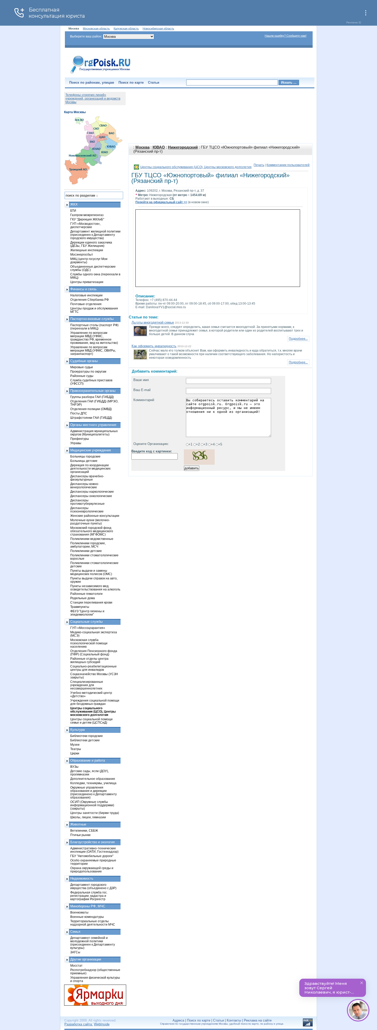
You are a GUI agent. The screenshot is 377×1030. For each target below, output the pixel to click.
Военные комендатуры (87, 916)
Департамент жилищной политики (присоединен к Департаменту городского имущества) (95, 235)
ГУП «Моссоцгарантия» (87, 627)
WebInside (102, 1024)
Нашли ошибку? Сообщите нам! (285, 35)
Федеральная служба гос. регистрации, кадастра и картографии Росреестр (88, 896)
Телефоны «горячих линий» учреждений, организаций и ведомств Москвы (92, 98)
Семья (75, 932)
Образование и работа (87, 760)
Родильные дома (82, 598)
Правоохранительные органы (92, 391)
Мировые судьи (81, 367)
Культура (77, 730)
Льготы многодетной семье (153, 322)
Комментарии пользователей (288, 165)
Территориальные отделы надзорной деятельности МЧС (92, 922)
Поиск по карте (131, 82)
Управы (75, 443)
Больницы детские (83, 460)
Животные (78, 824)
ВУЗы (74, 766)
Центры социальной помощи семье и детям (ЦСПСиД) (91, 720)
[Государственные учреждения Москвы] (100, 73)
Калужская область (126, 28)
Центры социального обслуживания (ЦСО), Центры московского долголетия (196, 167)
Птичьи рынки (80, 835)
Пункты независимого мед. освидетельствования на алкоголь (95, 587)
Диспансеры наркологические (92, 491)
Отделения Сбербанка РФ (89, 299)
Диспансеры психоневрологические (87, 509)
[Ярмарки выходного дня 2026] (92, 995)
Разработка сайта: (78, 1024)
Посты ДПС (78, 413)
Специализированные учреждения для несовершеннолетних (86, 685)
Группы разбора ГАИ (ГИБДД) (92, 397)
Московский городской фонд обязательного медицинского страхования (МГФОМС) (91, 531)
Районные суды (81, 375)
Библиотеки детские (85, 740)
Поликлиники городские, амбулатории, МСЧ (88, 544)
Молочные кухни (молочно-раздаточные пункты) (90, 521)
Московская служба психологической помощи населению (88, 643)
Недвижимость (81, 878)
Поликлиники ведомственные (91, 538)
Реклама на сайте (258, 1020)
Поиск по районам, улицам (91, 82)
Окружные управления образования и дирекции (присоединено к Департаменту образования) (93, 792)
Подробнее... (298, 339)
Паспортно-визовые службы (92, 319)
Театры (75, 749)
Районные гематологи (86, 593)
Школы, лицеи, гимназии (88, 817)
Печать (259, 165)
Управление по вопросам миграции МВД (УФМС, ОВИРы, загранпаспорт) (93, 350)
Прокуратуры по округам (88, 371)
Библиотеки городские (86, 735)
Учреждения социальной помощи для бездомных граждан (94, 702)
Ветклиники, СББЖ (84, 830)
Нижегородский (183, 147)
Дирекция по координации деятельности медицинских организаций (90, 468)
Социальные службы (86, 622)
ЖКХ (74, 204)
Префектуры (79, 438)
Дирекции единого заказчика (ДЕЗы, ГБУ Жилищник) (91, 244)
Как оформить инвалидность (154, 346)
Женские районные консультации (94, 515)
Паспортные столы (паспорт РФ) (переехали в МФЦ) (94, 326)
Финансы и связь (83, 289)
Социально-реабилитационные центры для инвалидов (93, 668)
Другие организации (85, 959)
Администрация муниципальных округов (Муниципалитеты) (94, 432)
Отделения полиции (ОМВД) (91, 409)
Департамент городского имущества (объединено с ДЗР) (93, 886)
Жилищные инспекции (86, 250)
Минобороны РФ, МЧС (87, 906)
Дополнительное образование (92, 778)
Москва (142, 147)
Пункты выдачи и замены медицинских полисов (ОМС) (91, 572)
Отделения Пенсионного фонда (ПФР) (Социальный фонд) (93, 652)
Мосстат (76, 965)
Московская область (96, 28)
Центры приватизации (86, 282)
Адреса (178, 1020)
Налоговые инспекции (86, 295)
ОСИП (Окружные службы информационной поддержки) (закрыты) (92, 805)
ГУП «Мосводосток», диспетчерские (85, 225)
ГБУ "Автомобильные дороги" (91, 856)
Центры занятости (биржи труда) (94, 812)
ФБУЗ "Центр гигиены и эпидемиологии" (87, 612)
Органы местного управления (93, 425)
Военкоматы (79, 912)
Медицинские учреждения (90, 450)
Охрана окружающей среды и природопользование (91, 869)
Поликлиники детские (86, 550)
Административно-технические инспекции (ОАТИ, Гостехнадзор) (94, 850)
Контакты (234, 1020)
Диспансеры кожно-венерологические (84, 485)
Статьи (153, 82)
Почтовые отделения (86, 304)
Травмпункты (79, 606)
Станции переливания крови (91, 602)
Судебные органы (84, 361)
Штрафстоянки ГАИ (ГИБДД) (91, 417)
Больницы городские (85, 456)
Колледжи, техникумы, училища (93, 783)
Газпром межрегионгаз (87, 215)
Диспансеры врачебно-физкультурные (87, 477)
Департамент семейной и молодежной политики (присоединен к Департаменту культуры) (92, 942)
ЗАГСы (75, 952)
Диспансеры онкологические (91, 496)
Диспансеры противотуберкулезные (87, 502)
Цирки (74, 753)
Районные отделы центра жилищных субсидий (89, 660)
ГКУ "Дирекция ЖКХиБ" (87, 219)
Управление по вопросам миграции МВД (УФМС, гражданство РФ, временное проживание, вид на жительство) (94, 337)
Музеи (75, 744)
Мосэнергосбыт (81, 254)
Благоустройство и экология (92, 842)
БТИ (73, 210)
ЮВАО (159, 147)
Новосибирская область (158, 28)
